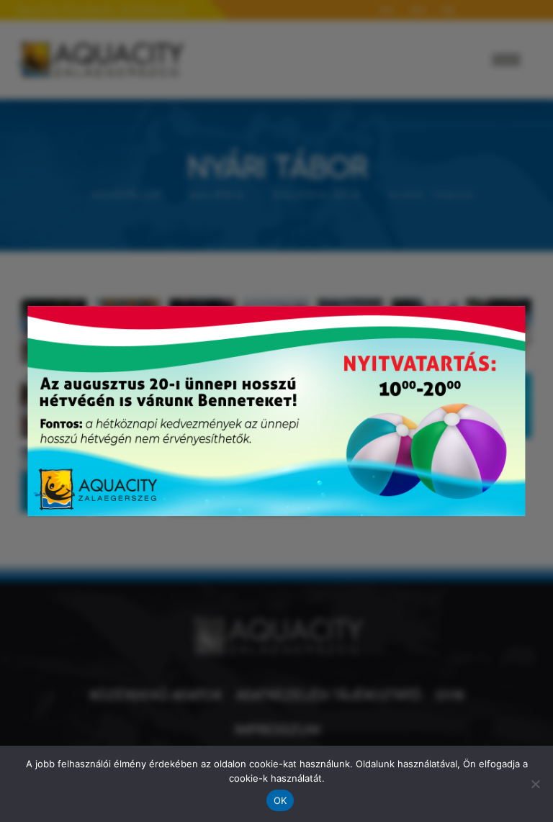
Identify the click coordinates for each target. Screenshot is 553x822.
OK (280, 800)
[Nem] (535, 784)
